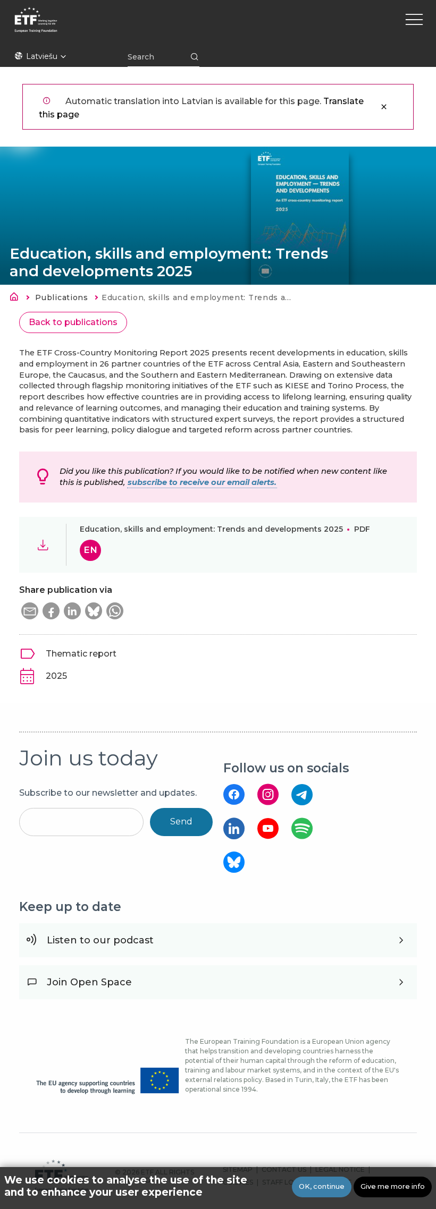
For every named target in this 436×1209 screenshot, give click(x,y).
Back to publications (73, 322)
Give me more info (392, 1186)
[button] (29, 610)
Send (181, 821)
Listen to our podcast (100, 940)
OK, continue (322, 1186)
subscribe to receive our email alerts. (202, 482)
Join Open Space (89, 982)
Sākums (17, 298)
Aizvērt (384, 107)
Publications (61, 297)
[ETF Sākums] (127, 26)
